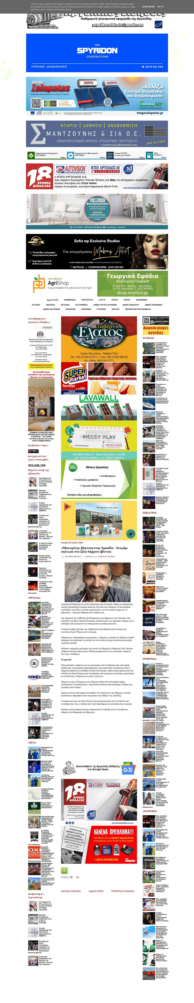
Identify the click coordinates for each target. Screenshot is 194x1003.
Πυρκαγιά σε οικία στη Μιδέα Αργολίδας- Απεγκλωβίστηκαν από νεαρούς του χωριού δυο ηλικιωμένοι (40, 587)
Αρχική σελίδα (96, 891)
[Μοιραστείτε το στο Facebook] (71, 877)
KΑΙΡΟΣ (127, 300)
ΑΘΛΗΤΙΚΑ (50, 305)
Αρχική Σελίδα (52, 300)
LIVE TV (102, 300)
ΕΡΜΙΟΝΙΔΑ (86, 309)
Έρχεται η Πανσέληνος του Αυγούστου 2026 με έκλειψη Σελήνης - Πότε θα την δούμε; (45, 573)
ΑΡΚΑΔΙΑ (101, 556)
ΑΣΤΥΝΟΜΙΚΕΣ (81, 305)
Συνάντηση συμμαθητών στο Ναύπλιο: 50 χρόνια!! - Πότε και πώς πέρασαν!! (46, 534)
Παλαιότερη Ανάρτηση (122, 891)
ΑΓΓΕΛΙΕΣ (36, 305)
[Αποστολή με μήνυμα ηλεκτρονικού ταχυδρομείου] (62, 877)
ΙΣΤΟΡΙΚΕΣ (101, 309)
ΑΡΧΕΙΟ (114, 300)
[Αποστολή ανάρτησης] (77, 877)
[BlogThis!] (65, 877)
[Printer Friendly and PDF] (64, 873)
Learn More (148, 7)
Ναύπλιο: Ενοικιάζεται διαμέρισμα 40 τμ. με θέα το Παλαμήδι (45, 494)
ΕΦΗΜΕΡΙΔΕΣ (70, 300)
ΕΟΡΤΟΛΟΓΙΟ (87, 300)
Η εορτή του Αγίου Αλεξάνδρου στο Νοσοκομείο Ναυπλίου (45, 546)
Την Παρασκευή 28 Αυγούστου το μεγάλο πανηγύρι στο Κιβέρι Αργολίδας (45, 482)
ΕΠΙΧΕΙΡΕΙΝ (70, 309)
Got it (160, 7)
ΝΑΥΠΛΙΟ (115, 309)
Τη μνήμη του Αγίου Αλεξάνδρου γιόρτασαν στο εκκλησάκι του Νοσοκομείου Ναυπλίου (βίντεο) (39, 521)
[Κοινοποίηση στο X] (68, 877)
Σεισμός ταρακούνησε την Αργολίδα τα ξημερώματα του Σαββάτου (45, 507)
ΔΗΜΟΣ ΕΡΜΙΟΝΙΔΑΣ (153, 305)
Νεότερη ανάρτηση (71, 891)
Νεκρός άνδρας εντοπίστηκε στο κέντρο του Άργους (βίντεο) (45, 558)
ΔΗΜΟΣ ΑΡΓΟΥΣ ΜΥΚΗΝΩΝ (105, 305)
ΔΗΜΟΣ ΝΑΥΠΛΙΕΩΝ (51, 309)
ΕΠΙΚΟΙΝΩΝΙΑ (141, 300)
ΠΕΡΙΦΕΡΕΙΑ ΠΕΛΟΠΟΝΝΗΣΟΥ (138, 309)
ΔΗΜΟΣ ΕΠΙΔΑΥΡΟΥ (130, 305)
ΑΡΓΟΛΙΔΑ (65, 305)
